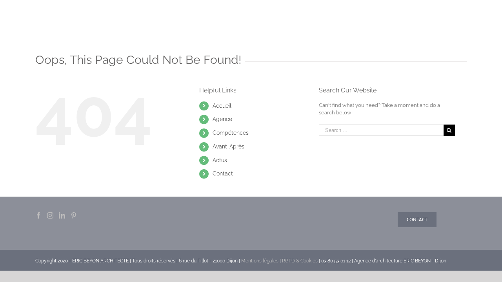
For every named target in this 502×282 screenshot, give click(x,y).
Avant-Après (228, 146)
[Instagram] (50, 215)
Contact (223, 173)
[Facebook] (38, 215)
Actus (220, 160)
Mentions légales (259, 261)
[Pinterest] (74, 215)
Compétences (231, 133)
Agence (222, 119)
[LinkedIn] (62, 215)
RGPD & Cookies (300, 261)
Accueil (222, 106)
